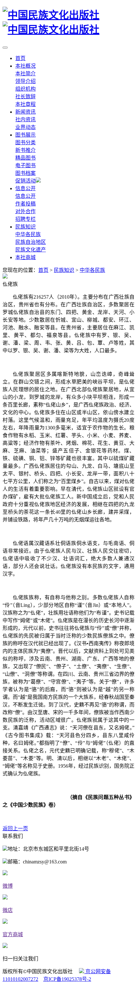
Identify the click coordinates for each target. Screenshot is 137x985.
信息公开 (25, 188)
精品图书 (25, 157)
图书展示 (25, 135)
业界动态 (25, 127)
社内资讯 (25, 119)
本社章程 (25, 104)
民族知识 (25, 226)
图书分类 (25, 142)
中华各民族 (28, 234)
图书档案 (25, 173)
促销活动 (25, 180)
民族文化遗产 (30, 249)
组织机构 (25, 89)
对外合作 (25, 211)
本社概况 (25, 66)
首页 (20, 58)
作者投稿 (25, 203)
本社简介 (25, 73)
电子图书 (25, 165)
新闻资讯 (25, 112)
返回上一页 (15, 828)
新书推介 (25, 150)
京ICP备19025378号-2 (67, 979)
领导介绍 (25, 81)
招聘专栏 (25, 219)
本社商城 (25, 257)
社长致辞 (25, 96)
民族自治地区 (30, 242)
